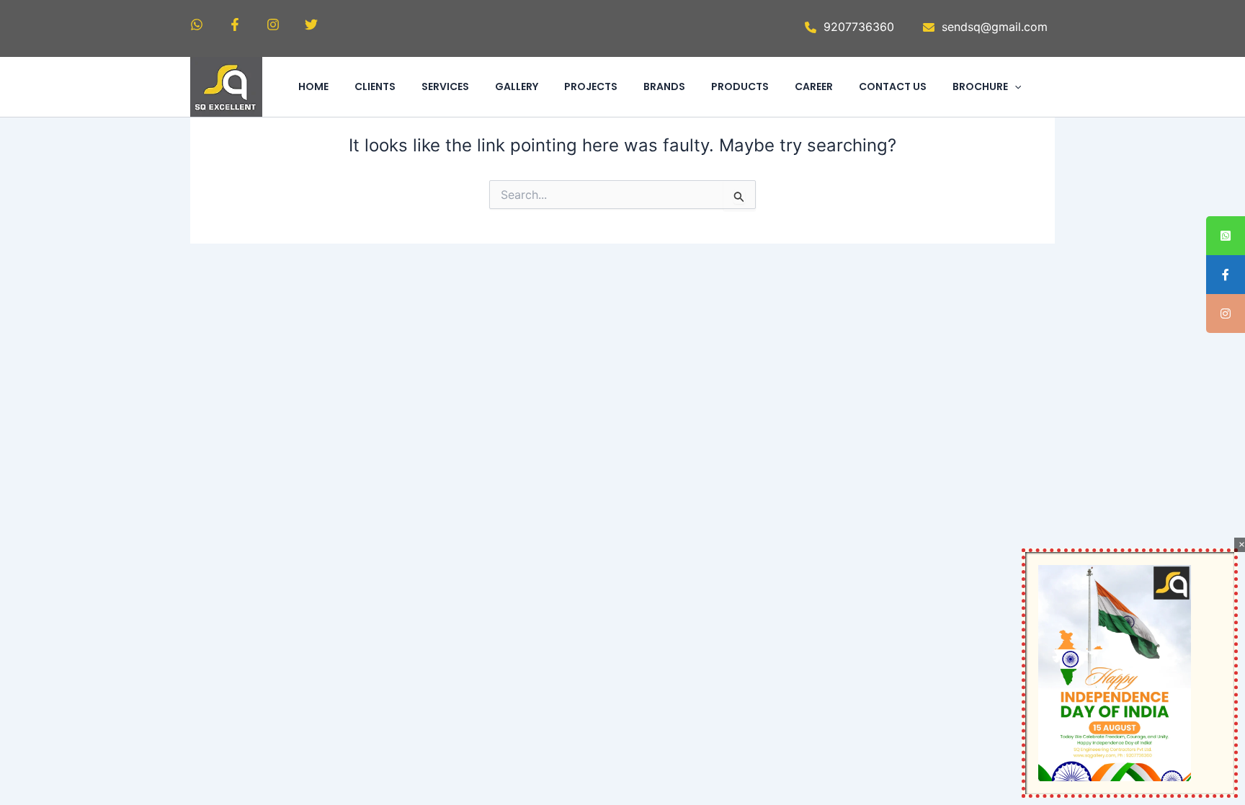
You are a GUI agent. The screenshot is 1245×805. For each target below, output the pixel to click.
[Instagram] (273, 24)
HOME (313, 86)
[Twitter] (311, 24)
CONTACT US (893, 86)
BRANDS (664, 86)
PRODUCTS (740, 86)
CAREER (814, 86)
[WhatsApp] (196, 24)
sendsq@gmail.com (995, 26)
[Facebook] (234, 24)
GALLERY (516, 86)
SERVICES (445, 86)
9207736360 (859, 26)
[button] (1014, 86)
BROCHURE (980, 86)
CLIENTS (375, 86)
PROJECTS (590, 86)
